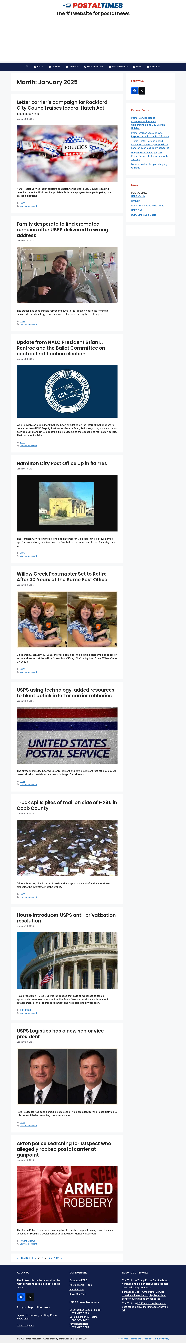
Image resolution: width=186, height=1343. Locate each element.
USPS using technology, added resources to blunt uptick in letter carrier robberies (65, 693)
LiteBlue (135, 201)
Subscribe (155, 66)
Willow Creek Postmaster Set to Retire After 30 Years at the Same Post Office (62, 577)
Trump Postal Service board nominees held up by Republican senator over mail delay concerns (150, 144)
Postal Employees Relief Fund (147, 205)
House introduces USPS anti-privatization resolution (66, 918)
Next (58, 1258)
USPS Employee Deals (143, 215)
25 (51, 1258)
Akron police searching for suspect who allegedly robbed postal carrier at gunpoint (64, 1149)
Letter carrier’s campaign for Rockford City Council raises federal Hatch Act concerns (62, 108)
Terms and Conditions (142, 1338)
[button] (27, 67)
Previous (23, 1258)
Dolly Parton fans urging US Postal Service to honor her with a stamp (149, 156)
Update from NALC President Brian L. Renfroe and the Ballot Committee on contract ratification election (61, 348)
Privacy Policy (162, 1338)
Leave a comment (28, 206)
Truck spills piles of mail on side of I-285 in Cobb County (67, 805)
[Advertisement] (93, 42)
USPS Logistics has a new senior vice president (60, 1033)
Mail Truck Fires (95, 66)
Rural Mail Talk (77, 1294)
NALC (22, 442)
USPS (22, 203)
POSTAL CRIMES (27, 1241)
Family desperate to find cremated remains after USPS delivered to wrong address (62, 230)
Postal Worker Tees (80, 1285)
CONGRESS (25, 1010)
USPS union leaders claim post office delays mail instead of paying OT (145, 1307)
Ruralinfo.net (76, 1289)
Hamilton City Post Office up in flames (62, 463)
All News (56, 66)
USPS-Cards (138, 196)
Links (138, 66)
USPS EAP (136, 210)
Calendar (74, 66)
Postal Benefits (120, 66)
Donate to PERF (78, 1280)
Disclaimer (123, 1338)
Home (40, 66)
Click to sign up (25, 1325)
